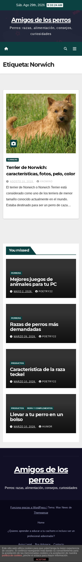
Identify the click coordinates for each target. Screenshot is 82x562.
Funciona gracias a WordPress (28, 507)
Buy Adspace (42, 544)
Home (41, 522)
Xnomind (46, 181)
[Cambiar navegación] (74, 49)
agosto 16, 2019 (22, 181)
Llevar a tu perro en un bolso (36, 417)
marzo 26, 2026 (25, 336)
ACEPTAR (41, 559)
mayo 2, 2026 (23, 291)
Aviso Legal (25, 544)
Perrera (16, 273)
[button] (65, 48)
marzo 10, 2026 (25, 381)
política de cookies (12, 555)
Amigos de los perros (41, 20)
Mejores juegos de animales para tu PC (33, 281)
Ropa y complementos (40, 408)
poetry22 (46, 291)
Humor (47, 426)
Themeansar (41, 512)
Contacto (59, 544)
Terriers (12, 160)
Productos (17, 363)
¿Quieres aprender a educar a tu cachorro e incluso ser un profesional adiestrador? (41, 533)
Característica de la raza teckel (37, 371)
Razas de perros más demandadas (34, 326)
